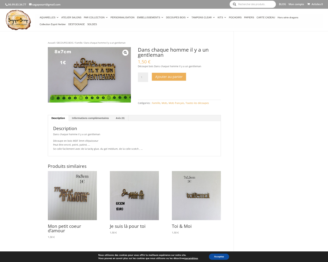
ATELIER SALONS (71, 17)
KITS (220, 17)
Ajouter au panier (169, 76)
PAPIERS (249, 17)
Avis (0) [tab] (120, 118)
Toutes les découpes (197, 103)
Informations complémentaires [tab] (90, 118)
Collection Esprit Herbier (53, 24)
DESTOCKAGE (76, 24)
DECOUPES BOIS (176, 17)
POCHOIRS (235, 17)
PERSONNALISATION (122, 17)
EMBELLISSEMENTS (148, 17)
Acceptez (219, 256)
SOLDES (92, 24)
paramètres (191, 258)
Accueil (51, 42)
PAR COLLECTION (94, 17)
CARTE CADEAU (266, 17)
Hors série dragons (288, 17)
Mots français (176, 103)
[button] (125, 53)
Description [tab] (58, 118)
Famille (78, 42)
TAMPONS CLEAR (202, 17)
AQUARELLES (47, 17)
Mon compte (296, 4)
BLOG (282, 4)
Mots (164, 103)
